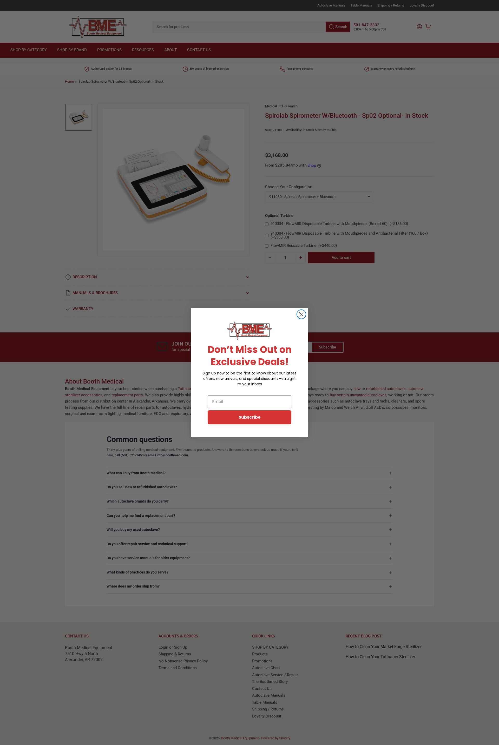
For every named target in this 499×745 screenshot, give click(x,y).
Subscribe (249, 417)
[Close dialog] (301, 314)
